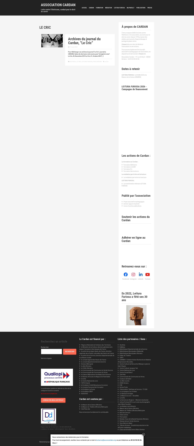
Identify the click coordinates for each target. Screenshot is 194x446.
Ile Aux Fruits (124, 387)
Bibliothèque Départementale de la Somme (133, 349)
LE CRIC (79, 61)
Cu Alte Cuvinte (124, 381)
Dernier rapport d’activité (131, 204)
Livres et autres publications (132, 206)
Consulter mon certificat (53, 400)
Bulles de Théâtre (125, 355)
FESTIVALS (73, 61)
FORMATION (99, 8)
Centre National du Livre (127, 370)
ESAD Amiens (124, 383)
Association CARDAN (58, 5)
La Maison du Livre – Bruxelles (129, 396)
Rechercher (45, 347)
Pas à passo (123, 417)
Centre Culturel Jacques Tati (129, 368)
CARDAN (91, 8)
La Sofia (122, 398)
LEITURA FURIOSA (119, 8)
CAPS (121, 357)
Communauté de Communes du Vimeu (132, 376)
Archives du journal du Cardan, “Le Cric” (84, 41)
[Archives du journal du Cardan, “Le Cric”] (52, 40)
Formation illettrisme (130, 165)
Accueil (84, 8)
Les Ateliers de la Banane (128, 406)
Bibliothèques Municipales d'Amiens (131, 353)
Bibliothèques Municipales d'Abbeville (131, 351)
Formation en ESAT (130, 167)
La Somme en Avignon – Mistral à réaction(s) (134, 400)
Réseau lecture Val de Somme (129, 421)
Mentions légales (46, 358)
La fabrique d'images (126, 393)
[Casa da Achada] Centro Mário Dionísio (132, 429)
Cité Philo (123, 374)
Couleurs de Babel (125, 379)
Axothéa (122, 345)
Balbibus (122, 347)
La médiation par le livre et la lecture (135, 177)
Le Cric (106, 61)
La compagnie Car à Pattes (128, 391)
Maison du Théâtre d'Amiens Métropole (132, 410)
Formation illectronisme (131, 171)
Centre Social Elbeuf (126, 372)
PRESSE (149, 8)
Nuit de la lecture (125, 412)
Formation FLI (128, 169)
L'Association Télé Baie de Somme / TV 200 (133, 389)
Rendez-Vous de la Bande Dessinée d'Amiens (134, 419)
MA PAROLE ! (130, 8)
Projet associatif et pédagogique (134, 202)
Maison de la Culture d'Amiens (129, 408)
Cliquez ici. (142, 54)
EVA (121, 385)
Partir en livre (124, 415)
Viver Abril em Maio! (126, 423)
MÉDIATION (108, 8)
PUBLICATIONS (140, 8)
